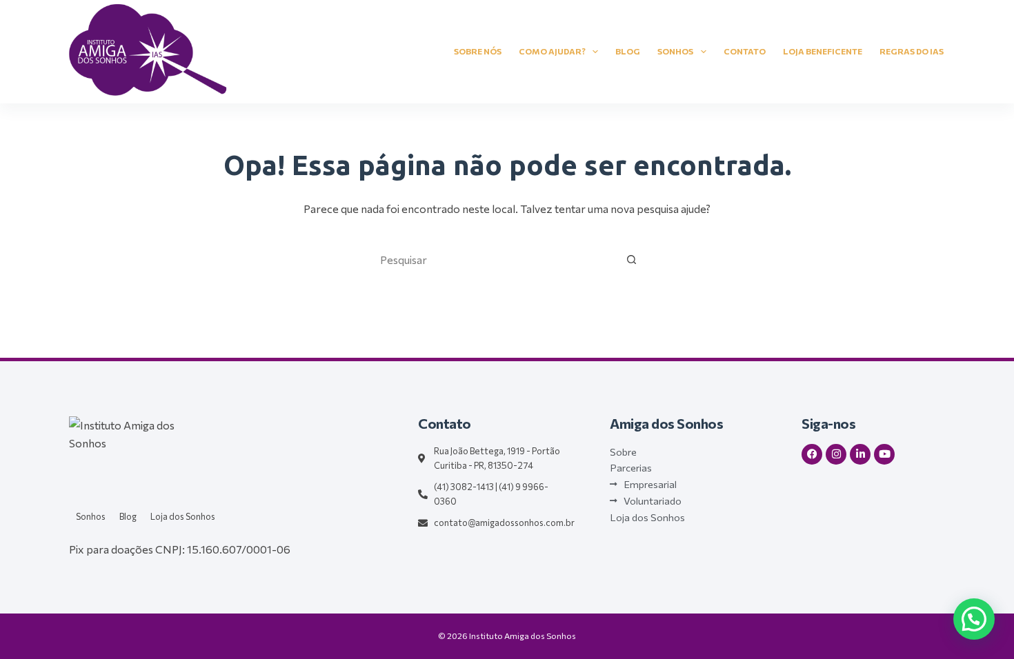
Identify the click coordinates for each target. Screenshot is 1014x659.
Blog (627, 51)
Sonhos (675, 51)
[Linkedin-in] (860, 454)
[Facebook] (812, 454)
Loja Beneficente (822, 51)
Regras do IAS (911, 51)
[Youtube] (884, 454)
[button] (974, 619)
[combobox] (494, 259)
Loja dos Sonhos (182, 516)
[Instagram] (836, 454)
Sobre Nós (477, 51)
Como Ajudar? (552, 51)
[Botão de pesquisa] (631, 259)
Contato (745, 51)
